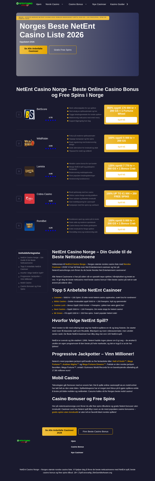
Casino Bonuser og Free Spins (30, 287)
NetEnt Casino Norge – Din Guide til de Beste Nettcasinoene (31, 260)
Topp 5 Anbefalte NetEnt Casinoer (30, 267)
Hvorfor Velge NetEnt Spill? (31, 273)
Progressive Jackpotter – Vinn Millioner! (30, 277)
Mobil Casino (25, 283)
